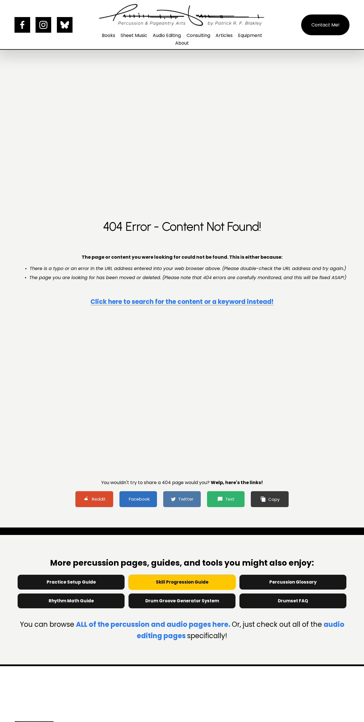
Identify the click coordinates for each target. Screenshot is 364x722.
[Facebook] (22, 25)
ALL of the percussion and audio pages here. (154, 624)
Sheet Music (134, 35)
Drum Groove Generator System (182, 601)
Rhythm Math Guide (71, 601)
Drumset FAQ (293, 601)
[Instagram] (43, 25)
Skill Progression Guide (182, 582)
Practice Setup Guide (71, 582)
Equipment (250, 35)
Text (230, 499)
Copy (274, 499)
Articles (224, 35)
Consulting (198, 35)
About (182, 43)
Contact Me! (325, 25)
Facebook (139, 499)
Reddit (99, 499)
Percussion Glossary (293, 582)
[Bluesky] (65, 25)
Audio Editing (167, 35)
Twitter (185, 499)
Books (108, 35)
